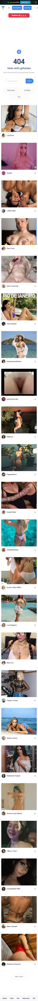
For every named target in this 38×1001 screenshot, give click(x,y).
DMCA (12, 998)
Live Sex (27, 8)
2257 (34, 998)
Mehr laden (19, 977)
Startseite (11, 90)
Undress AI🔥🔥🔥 (19, 15)
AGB (18, 998)
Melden (5, 998)
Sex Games (17, 8)
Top (19, 97)
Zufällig (27, 90)
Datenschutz (25, 998)
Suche (30, 81)
